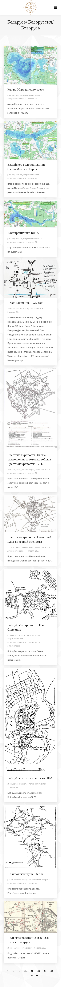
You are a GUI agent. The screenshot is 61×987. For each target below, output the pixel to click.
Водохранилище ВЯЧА (23, 233)
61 (25, 970)
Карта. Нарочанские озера (25, 90)
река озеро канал (14, 95)
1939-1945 (11, 308)
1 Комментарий (13, 646)
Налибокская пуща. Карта (25, 874)
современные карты (31, 95)
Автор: (15, 98)
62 (32, 970)
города (19, 308)
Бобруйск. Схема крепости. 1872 (30, 778)
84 (31, 975)
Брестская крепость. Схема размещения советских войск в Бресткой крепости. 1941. (29, 459)
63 (38, 970)
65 (51, 970)
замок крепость (42, 469)
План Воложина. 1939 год (25, 303)
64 (45, 970)
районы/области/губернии (19, 879)
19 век (9, 784)
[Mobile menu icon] (55, 7)
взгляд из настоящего (25, 469)
